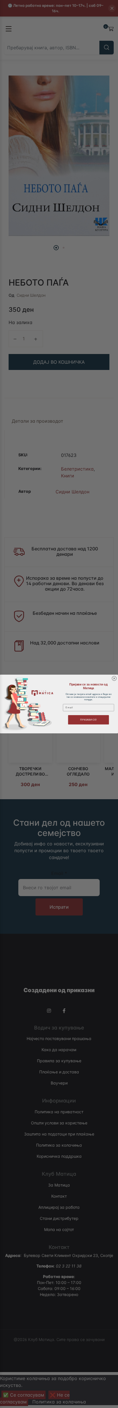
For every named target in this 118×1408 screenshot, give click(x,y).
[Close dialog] (114, 678)
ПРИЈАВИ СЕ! (88, 720)
